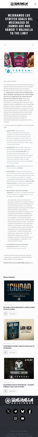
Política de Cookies (11, 436)
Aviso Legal (11, 434)
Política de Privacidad (22, 434)
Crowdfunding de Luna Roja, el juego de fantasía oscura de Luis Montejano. (18, 347)
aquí (31, 263)
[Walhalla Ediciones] (19, 4)
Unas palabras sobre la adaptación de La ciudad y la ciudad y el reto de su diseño (19, 308)
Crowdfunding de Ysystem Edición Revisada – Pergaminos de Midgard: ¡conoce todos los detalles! (18, 386)
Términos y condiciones (25, 436)
